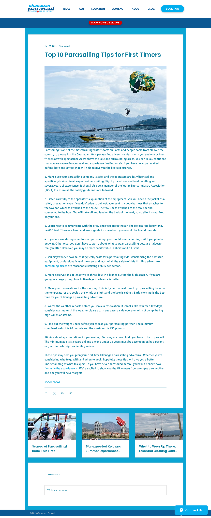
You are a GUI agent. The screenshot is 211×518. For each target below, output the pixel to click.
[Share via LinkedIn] (62, 392)
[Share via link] (70, 392)
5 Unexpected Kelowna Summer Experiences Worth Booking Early (103, 448)
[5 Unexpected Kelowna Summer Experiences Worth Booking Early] (105, 426)
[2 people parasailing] (52, 426)
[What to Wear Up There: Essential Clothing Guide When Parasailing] (159, 426)
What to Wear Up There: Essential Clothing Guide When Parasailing (158, 448)
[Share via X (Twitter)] (54, 392)
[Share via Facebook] (46, 392)
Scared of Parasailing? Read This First (49, 448)
